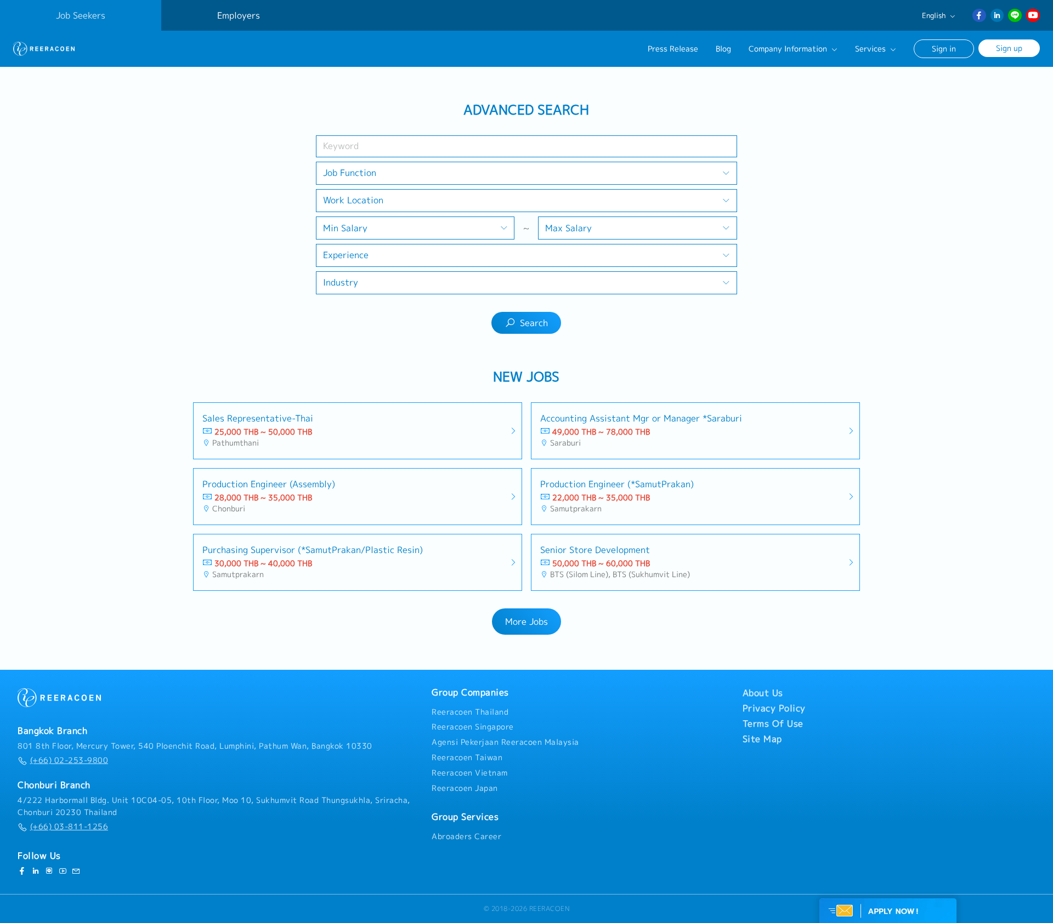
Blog (723, 48)
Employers (238, 15)
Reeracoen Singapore (473, 726)
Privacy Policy (774, 708)
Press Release (673, 48)
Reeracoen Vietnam (470, 772)
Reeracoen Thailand (470, 712)
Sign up (1009, 48)
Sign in (944, 48)
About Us (763, 692)
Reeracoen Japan (465, 788)
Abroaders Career (466, 836)
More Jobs (526, 622)
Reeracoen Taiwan (467, 757)
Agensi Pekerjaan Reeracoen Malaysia (505, 742)
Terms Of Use (773, 723)
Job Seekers (80, 15)
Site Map (762, 738)
